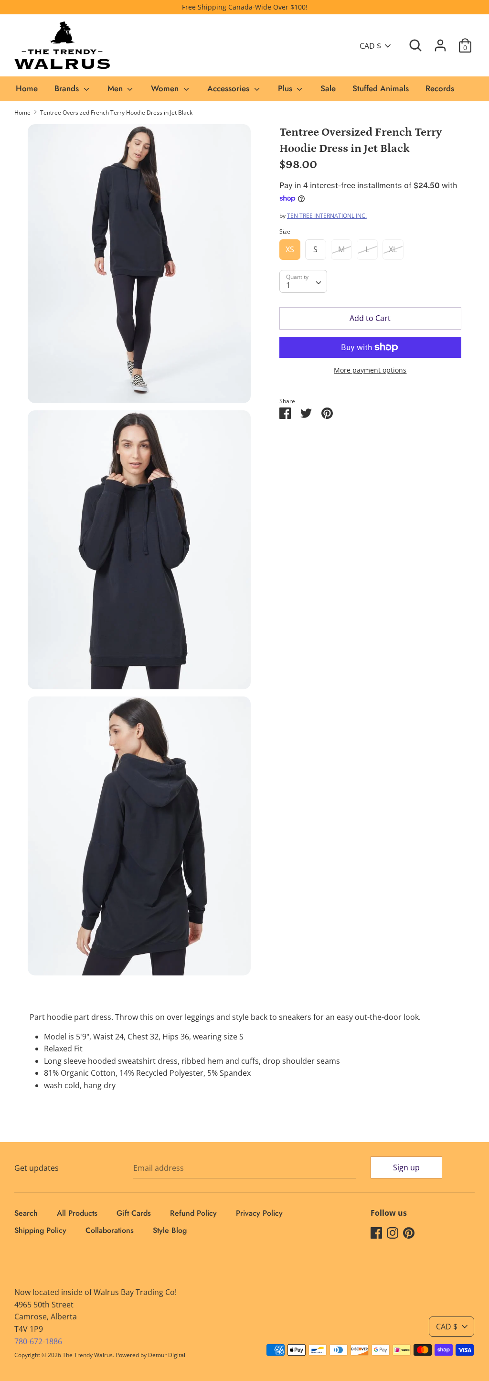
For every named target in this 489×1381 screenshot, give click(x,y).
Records (439, 88)
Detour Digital (166, 1355)
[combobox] (303, 281)
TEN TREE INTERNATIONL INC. (327, 216)
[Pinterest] (409, 1232)
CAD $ (370, 46)
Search (26, 1213)
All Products (77, 1213)
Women (166, 88)
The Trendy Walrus (88, 1355)
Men (116, 88)
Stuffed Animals (380, 88)
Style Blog (170, 1230)
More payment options (370, 370)
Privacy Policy (259, 1213)
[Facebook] (376, 1232)
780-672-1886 (38, 1341)
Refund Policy (193, 1213)
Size (284, 231)
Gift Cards (134, 1213)
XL (393, 249)
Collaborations (109, 1230)
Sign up (406, 1167)
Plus (286, 88)
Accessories (229, 88)
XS (290, 249)
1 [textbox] (288, 285)
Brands (67, 88)
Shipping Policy (40, 1230)
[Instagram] (392, 1232)
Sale (328, 88)
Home (27, 88)
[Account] (440, 41)
